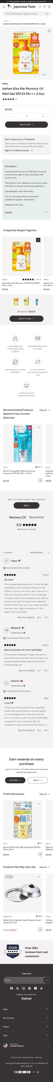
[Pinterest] (29, 988)
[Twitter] (17, 988)
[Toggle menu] (3, 6)
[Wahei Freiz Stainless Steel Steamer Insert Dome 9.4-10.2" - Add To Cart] (40, 929)
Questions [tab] (36, 517)
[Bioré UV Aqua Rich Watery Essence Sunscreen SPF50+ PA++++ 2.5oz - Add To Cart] (40, 480)
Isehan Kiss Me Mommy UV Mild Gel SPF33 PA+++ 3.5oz (21, 284)
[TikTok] (41, 988)
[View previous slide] (39, 75)
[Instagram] (23, 988)
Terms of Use (16, 1057)
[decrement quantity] (9, 116)
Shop (5, 1009)
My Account (8, 1018)
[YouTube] (35, 988)
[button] (9, 99)
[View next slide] (48, 75)
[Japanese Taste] (21, 7)
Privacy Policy (28, 1057)
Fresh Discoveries (13, 794)
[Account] (40, 6)
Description (11, 166)
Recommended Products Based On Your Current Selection (18, 414)
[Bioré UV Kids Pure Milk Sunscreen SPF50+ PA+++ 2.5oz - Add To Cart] (40, 854)
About (6, 1026)
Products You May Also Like (19, 867)
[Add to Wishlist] (49, 31)
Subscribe (46, 980)
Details (8, 212)
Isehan (5, 83)
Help (5, 1035)
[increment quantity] (43, 116)
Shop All (43, 410)
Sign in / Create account (17, 150)
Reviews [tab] (17, 517)
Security (38, 1057)
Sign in (26, 505)
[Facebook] (11, 988)
